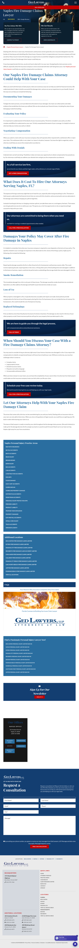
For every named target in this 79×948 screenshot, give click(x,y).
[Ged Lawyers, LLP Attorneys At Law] (37, 2)
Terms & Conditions (35, 942)
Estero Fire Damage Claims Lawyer (17, 544)
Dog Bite (8, 477)
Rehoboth (59, 859)
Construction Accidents (14, 473)
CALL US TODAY (14, 332)
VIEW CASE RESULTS (49, 40)
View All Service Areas (47, 907)
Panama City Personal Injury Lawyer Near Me (19, 653)
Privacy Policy (28, 942)
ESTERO (42, 859)
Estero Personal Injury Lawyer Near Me (17, 650)
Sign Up (39, 697)
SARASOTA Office (21, 740)
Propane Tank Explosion (14, 511)
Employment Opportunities (62, 942)
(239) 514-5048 (10, 922)
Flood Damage (11, 480)
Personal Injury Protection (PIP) (17, 500)
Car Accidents (10, 470)
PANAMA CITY (50, 859)
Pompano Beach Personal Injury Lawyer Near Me (20, 662)
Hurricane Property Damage (15, 490)
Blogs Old (43, 883)
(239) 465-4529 (27, 922)
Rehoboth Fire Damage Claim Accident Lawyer (21, 551)
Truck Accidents (11, 524)
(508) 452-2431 (27, 931)
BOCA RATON (27, 859)
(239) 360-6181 (27, 920)
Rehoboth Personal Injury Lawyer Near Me (18, 656)
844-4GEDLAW (39, 7)
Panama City (44, 905)
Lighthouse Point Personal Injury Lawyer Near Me (21, 669)
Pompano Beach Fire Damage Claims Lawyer (20, 571)
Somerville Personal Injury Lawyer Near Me (19, 666)
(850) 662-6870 (10, 929)
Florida (42, 897)
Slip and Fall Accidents (13, 517)
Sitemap (42, 888)
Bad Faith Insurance (12, 446)
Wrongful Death (11, 527)
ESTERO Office (21, 746)
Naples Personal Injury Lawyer (15, 47)
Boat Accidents (11, 453)
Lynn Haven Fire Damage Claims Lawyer (19, 554)
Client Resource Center (47, 881)
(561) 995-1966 (10, 882)
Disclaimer (42, 942)
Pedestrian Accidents (13, 497)
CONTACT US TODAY (13, 40)
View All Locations (12, 574)
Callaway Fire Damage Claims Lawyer (18, 558)
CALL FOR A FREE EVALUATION (19, 228)
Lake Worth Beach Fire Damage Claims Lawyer (21, 564)
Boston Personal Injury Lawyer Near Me (18, 659)
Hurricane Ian (10, 487)
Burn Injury (10, 463)
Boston (42, 911)
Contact (42, 885)
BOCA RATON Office (10, 741)
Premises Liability (11, 504)
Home (42, 873)
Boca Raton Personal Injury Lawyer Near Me (19, 644)
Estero (42, 903)
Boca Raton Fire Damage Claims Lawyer (19, 541)
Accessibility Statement (50, 942)
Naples (35, 859)
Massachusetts (45, 909)
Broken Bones (10, 460)
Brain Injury (10, 457)
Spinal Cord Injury (12, 521)
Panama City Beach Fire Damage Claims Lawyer (21, 561)
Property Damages (12, 514)
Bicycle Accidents (12, 450)
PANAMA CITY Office (10, 751)
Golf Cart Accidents (13, 484)
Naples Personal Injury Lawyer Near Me (17, 647)
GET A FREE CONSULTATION (18, 173)
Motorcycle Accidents (13, 494)
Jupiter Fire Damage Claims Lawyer (17, 568)
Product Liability (12, 507)
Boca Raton (43, 899)
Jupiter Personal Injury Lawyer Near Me (17, 672)
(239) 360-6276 (10, 920)
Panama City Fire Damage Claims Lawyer (19, 547)
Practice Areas (44, 877)
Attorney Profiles (45, 875)
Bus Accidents (10, 467)
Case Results (44, 879)
